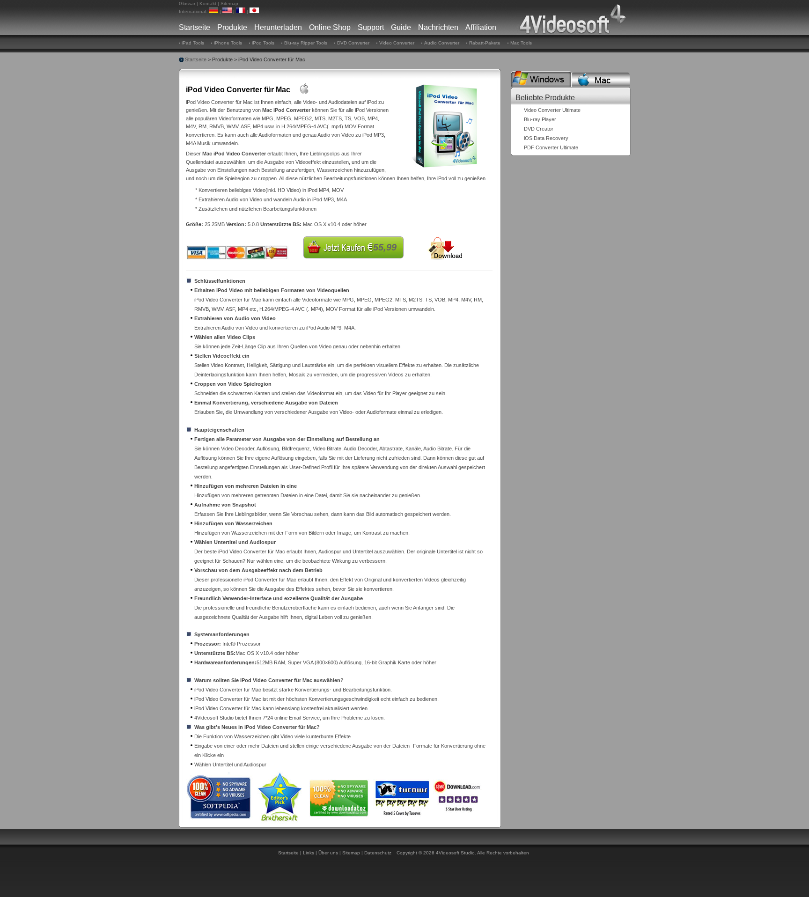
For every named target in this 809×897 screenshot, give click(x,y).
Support (371, 27)
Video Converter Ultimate (552, 110)
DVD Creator (538, 129)
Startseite (194, 27)
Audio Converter (441, 42)
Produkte (232, 27)
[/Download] (445, 248)
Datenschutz (377, 852)
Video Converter (396, 42)
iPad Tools (193, 42)
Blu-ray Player (540, 119)
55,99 (385, 247)
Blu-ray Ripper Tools (305, 42)
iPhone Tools (228, 42)
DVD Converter (353, 42)
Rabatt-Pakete (484, 42)
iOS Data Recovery (546, 138)
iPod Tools (263, 42)
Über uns (328, 852)
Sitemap (229, 3)
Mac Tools (521, 42)
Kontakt (207, 3)
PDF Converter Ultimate (551, 147)
